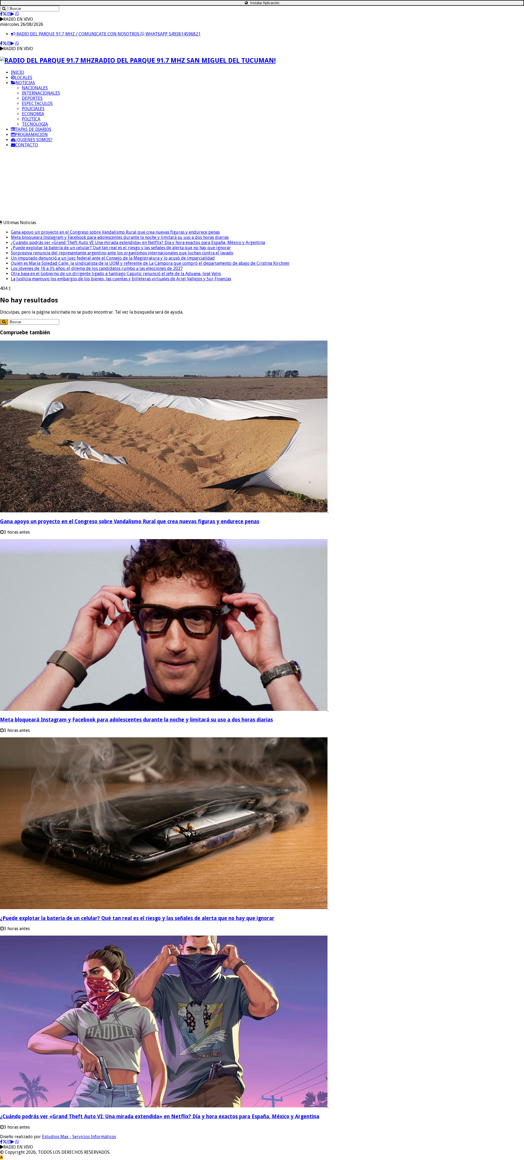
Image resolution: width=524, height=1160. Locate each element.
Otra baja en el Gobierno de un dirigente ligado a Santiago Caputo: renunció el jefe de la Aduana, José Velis (116, 273)
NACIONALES (35, 88)
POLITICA (31, 119)
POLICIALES (33, 108)
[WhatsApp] (17, 14)
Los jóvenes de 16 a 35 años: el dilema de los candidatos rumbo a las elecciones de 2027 (97, 268)
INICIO (17, 72)
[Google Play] (12, 14)
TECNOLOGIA (35, 124)
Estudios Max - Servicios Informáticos (79, 1136)
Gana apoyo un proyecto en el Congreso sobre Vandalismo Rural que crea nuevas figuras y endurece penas (115, 232)
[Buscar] (4, 8)
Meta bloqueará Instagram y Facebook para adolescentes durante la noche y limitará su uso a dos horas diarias (120, 237)
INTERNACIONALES (41, 93)
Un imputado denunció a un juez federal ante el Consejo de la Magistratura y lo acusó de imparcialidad (113, 258)
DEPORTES (32, 98)
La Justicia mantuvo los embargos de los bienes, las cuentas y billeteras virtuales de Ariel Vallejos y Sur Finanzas (121, 278)
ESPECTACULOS (37, 103)
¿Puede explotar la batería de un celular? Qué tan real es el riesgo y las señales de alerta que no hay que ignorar (121, 247)
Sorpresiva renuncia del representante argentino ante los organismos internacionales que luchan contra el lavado (122, 253)
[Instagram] (9, 14)
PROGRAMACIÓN (31, 134)
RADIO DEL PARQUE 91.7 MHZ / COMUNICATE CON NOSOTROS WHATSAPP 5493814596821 (108, 34)
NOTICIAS (25, 82)
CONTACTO (26, 145)
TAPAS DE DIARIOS (33, 129)
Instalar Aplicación (264, 3)
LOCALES (23, 77)
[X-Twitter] (4, 14)
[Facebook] (1, 14)
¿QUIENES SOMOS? (33, 139)
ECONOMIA (33, 113)
